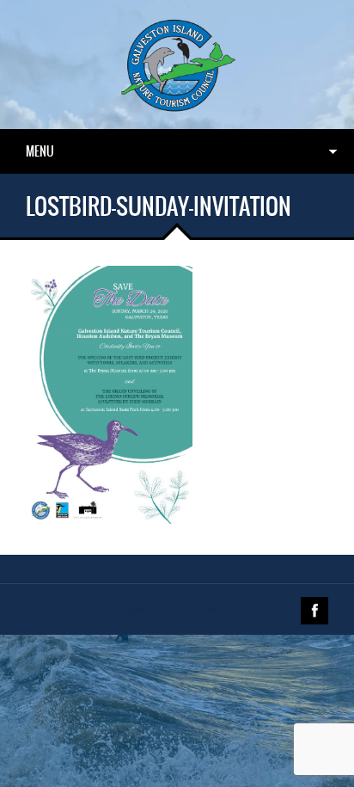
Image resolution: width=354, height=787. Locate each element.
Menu (40, 151)
